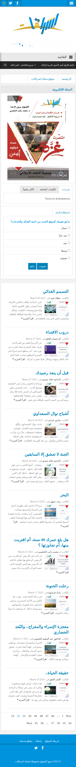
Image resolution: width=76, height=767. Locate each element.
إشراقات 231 (59, 175)
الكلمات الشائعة (48, 189)
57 (52, 723)
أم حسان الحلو (53, 338)
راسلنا (39, 741)
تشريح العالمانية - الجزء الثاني (29, 65)
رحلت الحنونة (57, 586)
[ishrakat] (38, 23)
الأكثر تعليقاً (28, 189)
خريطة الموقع (52, 741)
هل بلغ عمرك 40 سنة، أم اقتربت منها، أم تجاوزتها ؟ (41, 542)
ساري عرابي (54, 420)
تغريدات (66, 189)
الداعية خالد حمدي (51, 379)
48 (41, 716)
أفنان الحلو (55, 679)
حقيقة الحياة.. (57, 673)
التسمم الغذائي (56, 291)
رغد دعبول (55, 501)
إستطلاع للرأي (62, 212)
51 (24, 716)
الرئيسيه (66, 78)
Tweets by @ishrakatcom (57, 198)
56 (58, 723)
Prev (68, 716)
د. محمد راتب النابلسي (49, 551)
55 (64, 723)
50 (29, 716)
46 (52, 716)
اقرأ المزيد (28, 318)
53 (12, 716)
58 (42, 723)
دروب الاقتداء (57, 332)
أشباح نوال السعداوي (51, 413)
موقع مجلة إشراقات (42, 78)
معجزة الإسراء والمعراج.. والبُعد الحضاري (42, 629)
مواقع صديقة (26, 741)
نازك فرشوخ (54, 592)
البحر (64, 495)
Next (29, 723)
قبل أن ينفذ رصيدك (52, 373)
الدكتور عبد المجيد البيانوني (47, 638)
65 (36, 723)
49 (35, 716)
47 (47, 716)
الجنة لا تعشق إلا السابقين (47, 454)
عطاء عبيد (56, 298)
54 (69, 723)
